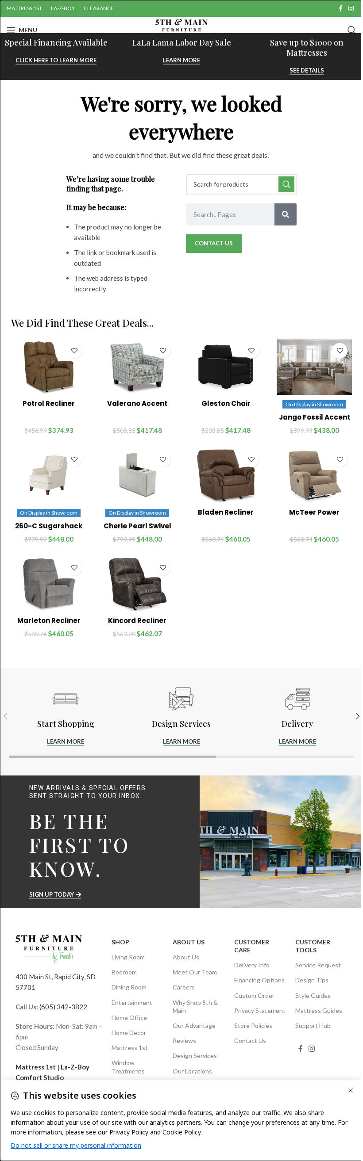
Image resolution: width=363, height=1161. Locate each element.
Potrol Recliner (49, 403)
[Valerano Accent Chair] (137, 367)
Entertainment (132, 1002)
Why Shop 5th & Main (195, 1006)
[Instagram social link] (351, 9)
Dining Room (129, 987)
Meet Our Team (195, 972)
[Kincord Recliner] (137, 584)
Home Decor (129, 1032)
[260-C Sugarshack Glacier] (48, 475)
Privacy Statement (260, 1010)
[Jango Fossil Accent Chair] (314, 367)
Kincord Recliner (137, 620)
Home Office (129, 1017)
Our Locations (192, 1071)
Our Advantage (194, 1025)
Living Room (128, 957)
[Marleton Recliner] (48, 584)
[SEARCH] (286, 184)
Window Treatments (128, 1066)
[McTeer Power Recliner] (314, 475)
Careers (184, 987)
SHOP (120, 942)
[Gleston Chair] (225, 367)
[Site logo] (181, 29)
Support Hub (313, 1025)
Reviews (184, 1040)
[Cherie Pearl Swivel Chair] (137, 475)
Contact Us (250, 1040)
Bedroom (124, 972)
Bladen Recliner (226, 512)
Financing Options (259, 980)
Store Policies (253, 1025)
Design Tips (311, 980)
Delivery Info (252, 965)
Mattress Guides (318, 1010)
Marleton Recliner (49, 620)
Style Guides (313, 995)
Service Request (318, 965)
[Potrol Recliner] (48, 367)
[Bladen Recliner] (225, 475)
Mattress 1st (35, 1067)
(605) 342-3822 (63, 1007)
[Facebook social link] (340, 9)
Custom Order (254, 995)
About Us (189, 942)
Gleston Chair (226, 403)
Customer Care (251, 946)
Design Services (195, 1055)
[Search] (352, 30)
